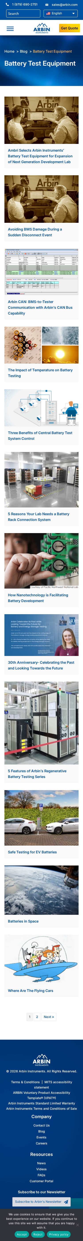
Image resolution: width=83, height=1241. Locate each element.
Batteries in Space (23, 921)
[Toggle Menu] (10, 28)
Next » (49, 1017)
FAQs (41, 1175)
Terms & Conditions (25, 1082)
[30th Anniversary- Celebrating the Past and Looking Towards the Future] (41, 635)
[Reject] (77, 1225)
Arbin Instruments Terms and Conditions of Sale (41, 1108)
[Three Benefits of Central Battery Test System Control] (41, 408)
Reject (37, 1234)
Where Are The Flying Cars (30, 990)
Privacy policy (59, 1234)
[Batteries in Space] (41, 890)
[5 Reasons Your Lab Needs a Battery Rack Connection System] (41, 479)
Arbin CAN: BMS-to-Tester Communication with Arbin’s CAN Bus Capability (40, 307)
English (56, 13)
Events (41, 1137)
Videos (41, 1169)
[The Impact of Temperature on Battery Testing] (41, 345)
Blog (41, 1131)
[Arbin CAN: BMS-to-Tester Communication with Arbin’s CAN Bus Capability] (41, 272)
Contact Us (41, 1125)
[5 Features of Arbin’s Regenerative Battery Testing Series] (41, 723)
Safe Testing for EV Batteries (32, 852)
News (41, 1163)
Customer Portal (41, 1181)
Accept (22, 1234)
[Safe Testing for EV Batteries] (41, 818)
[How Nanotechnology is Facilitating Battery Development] (41, 560)
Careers (41, 1143)
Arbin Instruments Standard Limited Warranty (41, 1103)
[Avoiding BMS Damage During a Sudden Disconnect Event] (41, 199)
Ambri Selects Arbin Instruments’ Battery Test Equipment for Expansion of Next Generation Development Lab (40, 156)
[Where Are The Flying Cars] (41, 959)
